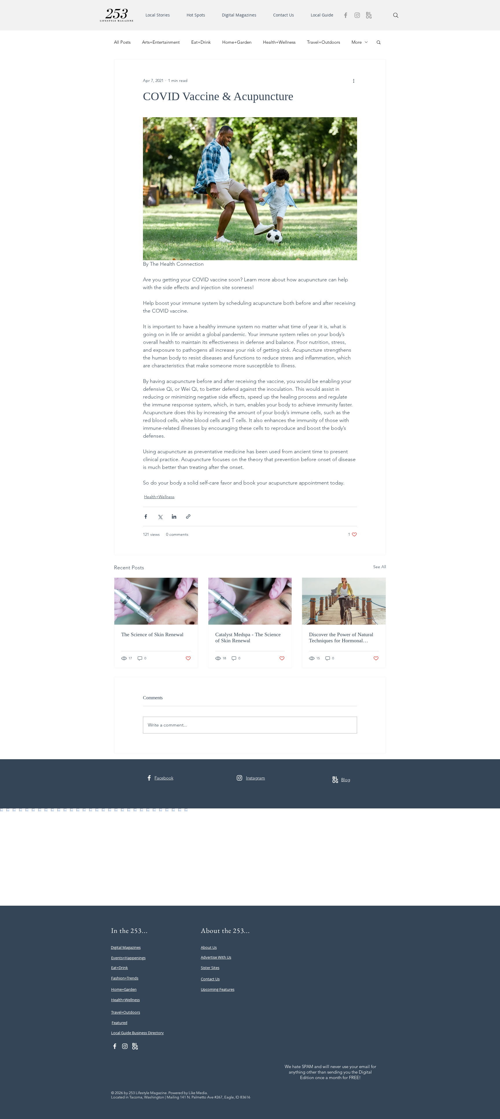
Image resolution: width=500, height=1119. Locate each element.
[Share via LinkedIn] (174, 516)
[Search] (396, 15)
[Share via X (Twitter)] (160, 516)
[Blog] (368, 15)
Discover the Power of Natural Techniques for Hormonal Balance (341, 638)
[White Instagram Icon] (239, 778)
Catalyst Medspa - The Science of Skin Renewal (248, 637)
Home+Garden (236, 42)
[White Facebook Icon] (149, 778)
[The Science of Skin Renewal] (156, 601)
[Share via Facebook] (145, 516)
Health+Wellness (279, 42)
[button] (161, 15)
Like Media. (198, 1093)
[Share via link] (188, 516)
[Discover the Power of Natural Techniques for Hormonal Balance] (344, 601)
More (357, 42)
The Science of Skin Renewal (152, 634)
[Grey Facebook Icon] (345, 15)
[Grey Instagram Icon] (357, 15)
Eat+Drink (201, 42)
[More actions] (353, 80)
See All (379, 566)
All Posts (122, 42)
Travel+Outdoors (323, 42)
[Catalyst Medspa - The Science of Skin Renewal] (250, 601)
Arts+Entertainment (161, 42)
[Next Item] (483, 857)
